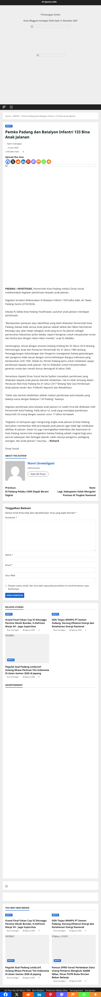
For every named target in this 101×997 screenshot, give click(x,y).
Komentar (11, 517)
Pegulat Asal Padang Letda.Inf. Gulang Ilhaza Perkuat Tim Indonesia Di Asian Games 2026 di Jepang (27, 670)
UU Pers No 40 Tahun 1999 (17, 990)
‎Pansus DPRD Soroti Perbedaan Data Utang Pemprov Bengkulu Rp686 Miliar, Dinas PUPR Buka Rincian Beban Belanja (73, 972)
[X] (13, 161)
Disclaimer (90, 990)
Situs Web (10, 575)
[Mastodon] (33, 161)
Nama (9, 554)
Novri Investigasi (14, 143)
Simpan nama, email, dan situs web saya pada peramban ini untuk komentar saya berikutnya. (48, 587)
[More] (49, 161)
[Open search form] (97, 107)
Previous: (27, 491)
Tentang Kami (76, 990)
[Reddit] (18, 161)
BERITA (9, 126)
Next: (76, 491)
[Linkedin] (23, 161)
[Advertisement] (50, 708)
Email (8, 565)
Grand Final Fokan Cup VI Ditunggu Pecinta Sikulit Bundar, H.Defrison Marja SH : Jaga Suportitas (26, 623)
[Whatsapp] (43, 161)
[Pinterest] (28, 161)
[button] (4, 107)
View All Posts (38, 474)
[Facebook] (8, 161)
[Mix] (38, 161)
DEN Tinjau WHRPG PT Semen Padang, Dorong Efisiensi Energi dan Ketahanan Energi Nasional (73, 623)
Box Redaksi (38, 990)
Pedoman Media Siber (57, 990)
